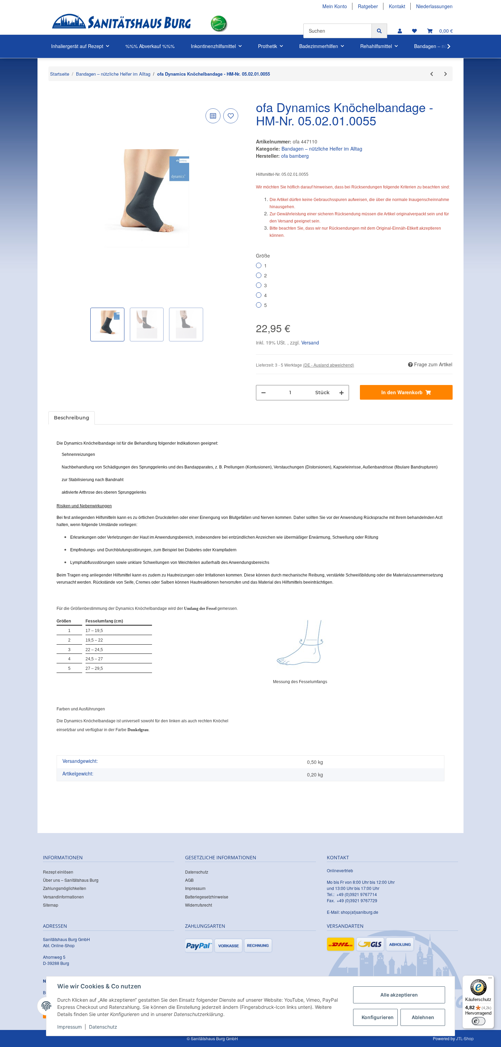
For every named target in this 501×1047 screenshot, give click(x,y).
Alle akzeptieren (399, 995)
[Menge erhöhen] (341, 392)
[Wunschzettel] (414, 31)
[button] (400, 31)
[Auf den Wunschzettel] (230, 115)
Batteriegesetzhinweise (206, 896)
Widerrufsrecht (198, 905)
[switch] (478, 1021)
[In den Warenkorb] (53, 96)
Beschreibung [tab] (71, 418)
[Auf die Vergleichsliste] (213, 115)
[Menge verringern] (263, 392)
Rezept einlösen (58, 872)
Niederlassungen (434, 6)
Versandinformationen (63, 896)
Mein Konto (334, 6)
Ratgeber (368, 6)
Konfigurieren (378, 1017)
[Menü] (490, 979)
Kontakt (397, 6)
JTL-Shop (465, 1038)
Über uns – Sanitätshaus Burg (70, 880)
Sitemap (50, 905)
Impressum (195, 888)
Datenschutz (196, 872)
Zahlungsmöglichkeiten (64, 888)
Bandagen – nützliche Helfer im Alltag (322, 148)
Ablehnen (423, 1017)
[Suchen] (379, 31)
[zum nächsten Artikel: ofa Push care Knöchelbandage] (446, 73)
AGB (189, 880)
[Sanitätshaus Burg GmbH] (121, 24)
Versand (310, 342)
